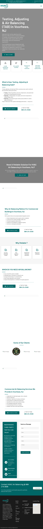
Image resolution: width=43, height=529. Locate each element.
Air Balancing (18, 511)
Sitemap (17, 521)
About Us (17, 508)
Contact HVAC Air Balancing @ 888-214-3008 (15, 485)
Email (9, 473)
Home (17, 506)
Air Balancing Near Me (18, 518)
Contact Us (17, 514)
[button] (41, 6)
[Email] (6, 474)
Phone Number (11, 468)
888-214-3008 (25, 110)
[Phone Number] (6, 469)
